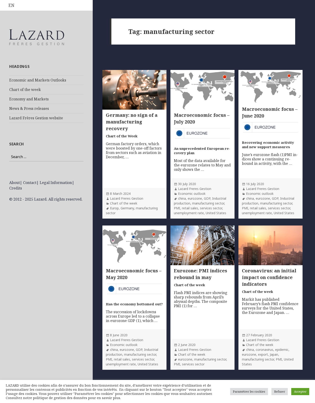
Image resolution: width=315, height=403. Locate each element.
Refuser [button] (279, 391)
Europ (114, 208)
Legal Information (56, 182)
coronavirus (264, 349)
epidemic (281, 349)
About (14, 182)
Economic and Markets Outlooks (37, 80)
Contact (29, 182)
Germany (127, 208)
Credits (15, 188)
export (263, 354)
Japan (274, 354)
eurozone (195, 198)
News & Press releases (29, 108)
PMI (177, 208)
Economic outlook (191, 193)
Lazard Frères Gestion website (36, 117)
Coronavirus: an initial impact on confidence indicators (269, 277)
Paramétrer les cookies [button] (249, 391)
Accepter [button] (300, 391)
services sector (211, 208)
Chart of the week (25, 89)
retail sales (190, 208)
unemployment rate (189, 213)
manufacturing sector (208, 203)
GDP (207, 198)
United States (216, 213)
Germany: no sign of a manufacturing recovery (132, 122)
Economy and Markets (29, 99)
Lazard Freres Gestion (126, 198)
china (182, 198)
